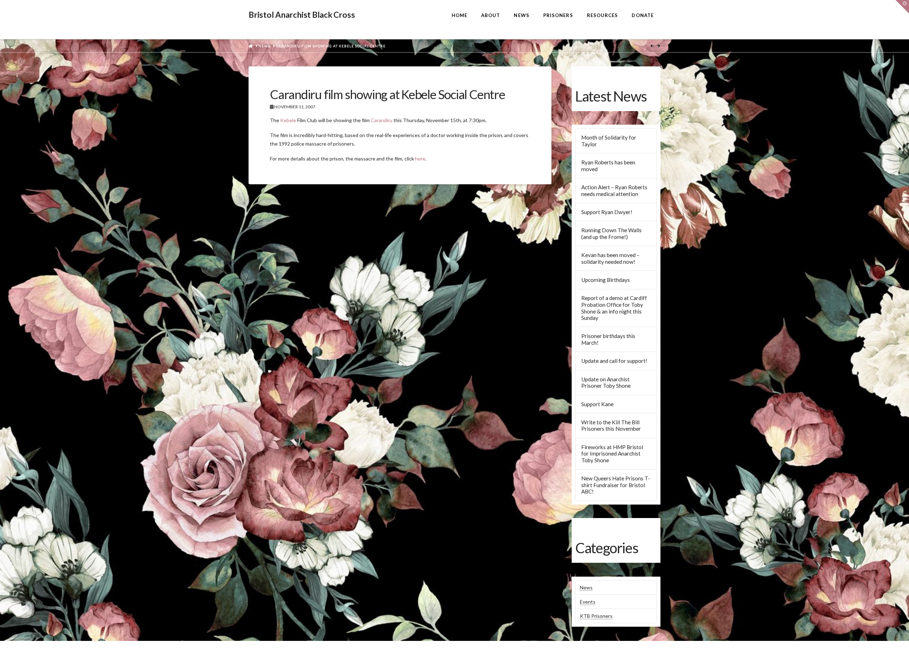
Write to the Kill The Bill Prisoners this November (611, 425)
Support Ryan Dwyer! (606, 212)
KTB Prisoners (596, 616)
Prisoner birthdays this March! (608, 339)
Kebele (288, 120)
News (586, 587)
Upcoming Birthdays (605, 280)
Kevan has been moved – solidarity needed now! (610, 258)
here (420, 159)
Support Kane (597, 404)
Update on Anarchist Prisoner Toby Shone (606, 382)
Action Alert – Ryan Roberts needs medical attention (614, 190)
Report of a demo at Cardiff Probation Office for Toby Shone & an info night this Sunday (614, 308)
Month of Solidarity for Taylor (608, 140)
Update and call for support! (614, 361)
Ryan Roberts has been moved (608, 165)
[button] (902, 6)
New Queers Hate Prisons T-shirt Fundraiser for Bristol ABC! (615, 485)
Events (587, 602)
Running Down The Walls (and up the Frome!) (611, 233)
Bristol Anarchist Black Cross (302, 15)
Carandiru (381, 120)
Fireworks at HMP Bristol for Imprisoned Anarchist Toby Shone (612, 453)
